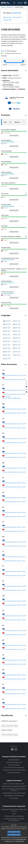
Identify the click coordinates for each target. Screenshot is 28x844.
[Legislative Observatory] (14, 98)
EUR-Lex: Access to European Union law (14, 783)
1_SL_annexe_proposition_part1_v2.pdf (13, 693)
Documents (10, 7)
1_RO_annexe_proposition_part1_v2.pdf (14, 664)
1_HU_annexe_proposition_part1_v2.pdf (14, 546)
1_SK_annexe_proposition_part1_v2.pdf (13, 679)
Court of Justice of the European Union (14, 767)
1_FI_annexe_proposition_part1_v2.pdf (13, 531)
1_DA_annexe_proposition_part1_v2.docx (14, 453)
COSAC (14, 813)
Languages (6, 315)
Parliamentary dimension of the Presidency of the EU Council (14, 810)
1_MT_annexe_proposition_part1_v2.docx (14, 601)
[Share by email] (26, 392)
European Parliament (14, 760)
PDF (9, 321)
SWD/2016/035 (7, 17)
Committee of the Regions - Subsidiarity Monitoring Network (14, 819)
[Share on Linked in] (26, 386)
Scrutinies (5, 115)
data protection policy (21, 839)
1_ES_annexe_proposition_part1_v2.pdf (13, 501)
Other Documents (9, 364)
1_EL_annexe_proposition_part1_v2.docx (14, 483)
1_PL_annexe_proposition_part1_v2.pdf (13, 634)
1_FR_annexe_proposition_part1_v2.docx (14, 390)
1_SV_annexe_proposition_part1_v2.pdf (13, 708)
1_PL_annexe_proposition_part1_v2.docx (14, 630)
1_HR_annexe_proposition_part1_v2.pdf (14, 442)
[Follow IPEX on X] (12, 749)
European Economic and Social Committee (14, 770)
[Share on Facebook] (26, 381)
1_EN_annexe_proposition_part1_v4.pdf (13, 379)
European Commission (14, 765)
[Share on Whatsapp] (26, 389)
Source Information (9, 70)
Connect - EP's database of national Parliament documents (14, 789)
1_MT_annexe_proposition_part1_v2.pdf (14, 605)
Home (3, 7)
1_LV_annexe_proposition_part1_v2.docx (14, 586)
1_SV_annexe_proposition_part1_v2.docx (14, 704)
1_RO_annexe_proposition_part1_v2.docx (14, 660)
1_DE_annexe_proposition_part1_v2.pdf (13, 472)
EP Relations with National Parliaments (14, 816)
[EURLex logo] (14, 103)
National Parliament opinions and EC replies (14, 793)
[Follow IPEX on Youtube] (15, 749)
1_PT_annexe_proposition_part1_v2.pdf (13, 649)
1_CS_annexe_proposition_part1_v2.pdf (13, 428)
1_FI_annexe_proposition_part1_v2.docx (14, 527)
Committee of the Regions (14, 772)
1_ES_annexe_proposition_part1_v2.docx (14, 497)
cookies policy (9, 841)
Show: (5, 122)
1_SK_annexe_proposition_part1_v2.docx (14, 675)
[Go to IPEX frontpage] (5, 3)
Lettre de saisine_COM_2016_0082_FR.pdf (11, 397)
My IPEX (20, 3)
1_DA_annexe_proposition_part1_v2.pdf (14, 457)
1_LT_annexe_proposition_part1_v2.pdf (13, 575)
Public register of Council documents (14, 795)
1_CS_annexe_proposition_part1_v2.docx (14, 424)
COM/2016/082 (7, 20)
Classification (7, 715)
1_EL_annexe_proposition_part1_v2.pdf (13, 487)
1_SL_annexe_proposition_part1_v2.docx (14, 689)
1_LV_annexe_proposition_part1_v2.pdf (13, 590)
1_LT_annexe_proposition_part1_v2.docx (14, 571)
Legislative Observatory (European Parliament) (14, 786)
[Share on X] (26, 384)
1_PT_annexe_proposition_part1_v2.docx (14, 645)
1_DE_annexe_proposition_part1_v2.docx (14, 468)
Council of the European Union (14, 762)
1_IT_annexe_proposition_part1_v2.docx (14, 557)
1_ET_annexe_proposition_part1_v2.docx (14, 512)
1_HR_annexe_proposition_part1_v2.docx (14, 438)
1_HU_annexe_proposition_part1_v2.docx (14, 542)
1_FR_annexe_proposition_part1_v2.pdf (13, 394)
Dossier (13, 13)
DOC (6, 321)
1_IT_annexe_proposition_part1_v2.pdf (13, 561)
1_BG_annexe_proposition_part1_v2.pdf (14, 413)
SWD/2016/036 (17, 17)
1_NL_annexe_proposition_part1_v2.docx (14, 616)
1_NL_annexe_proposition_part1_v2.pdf (13, 620)
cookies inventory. (20, 841)
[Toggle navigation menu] (25, 3)
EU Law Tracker (14, 798)
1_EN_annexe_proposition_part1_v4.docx (14, 375)
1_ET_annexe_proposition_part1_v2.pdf (13, 516)
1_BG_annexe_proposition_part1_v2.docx (14, 409)
